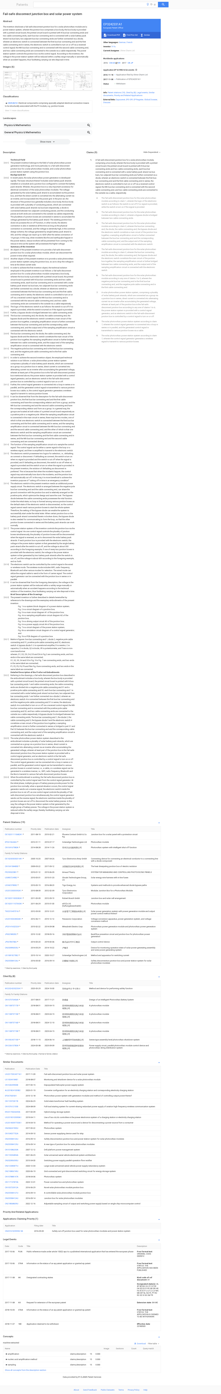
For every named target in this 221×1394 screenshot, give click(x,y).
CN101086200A (11, 1150)
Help (145, 1390)
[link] (47, 105)
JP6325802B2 (11, 934)
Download (141, 1343)
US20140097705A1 (13, 1123)
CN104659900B (11, 1085)
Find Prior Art (132, 35)
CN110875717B (12, 1005)
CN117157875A (11, 1182)
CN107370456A (12, 1000)
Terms (121, 1390)
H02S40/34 (13, 103)
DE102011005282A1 (14, 898)
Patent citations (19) (116, 92)
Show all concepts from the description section (25, 1370)
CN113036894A (11, 1155)
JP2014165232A (12, 926)
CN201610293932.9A (14, 1231)
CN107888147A (11, 1177)
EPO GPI (129, 99)
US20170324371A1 (13, 1074)
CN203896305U (12, 948)
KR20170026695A (12, 1112)
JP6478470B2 (11, 942)
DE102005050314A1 (14, 859)
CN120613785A (12, 1045)
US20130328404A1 (13, 919)
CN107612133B (11, 1106)
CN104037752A (11, 1133)
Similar (147, 35)
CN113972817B (11, 1101)
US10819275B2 (12, 955)
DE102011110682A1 (14, 834)
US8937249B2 (11, 877)
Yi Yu (114, 46)
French (129, 42)
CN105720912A (11, 1187)
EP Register (138, 99)
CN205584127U (11, 1193)
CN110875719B (12, 1031)
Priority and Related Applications (128, 95)
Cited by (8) (131, 92)
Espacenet (120, 99)
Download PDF (113, 35)
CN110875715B (12, 1014)
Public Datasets (107, 1390)
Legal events (142, 92)
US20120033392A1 (13, 890)
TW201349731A (12, 911)
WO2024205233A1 (13, 988)
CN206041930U (11, 1128)
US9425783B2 (11, 885)
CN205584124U (11, 1198)
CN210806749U (11, 1171)
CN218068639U (11, 1203)
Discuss (106, 102)
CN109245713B (12, 1040)
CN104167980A (12, 847)
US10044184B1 (11, 1079)
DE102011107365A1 (14, 904)
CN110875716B (12, 1022)
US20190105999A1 (13, 1117)
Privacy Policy (133, 1390)
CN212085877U (11, 1166)
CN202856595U (11, 1160)
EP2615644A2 (11, 842)
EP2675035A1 (11, 1096)
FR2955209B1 (11, 872)
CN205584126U (12, 961)
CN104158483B (12, 866)
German (122, 42)
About (76, 1390)
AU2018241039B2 (12, 1090)
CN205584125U (11, 1144)
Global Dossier (150, 99)
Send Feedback (90, 1390)
